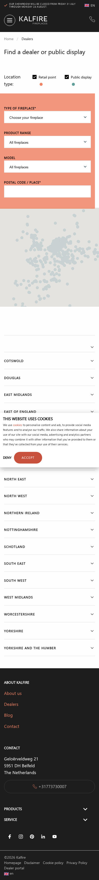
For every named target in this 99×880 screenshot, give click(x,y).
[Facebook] (9, 836)
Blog (9, 715)
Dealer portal (14, 868)
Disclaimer (32, 862)
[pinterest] (32, 836)
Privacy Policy (77, 862)
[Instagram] (20, 836)
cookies (17, 425)
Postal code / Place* (22, 182)
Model (9, 158)
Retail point (47, 77)
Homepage (13, 862)
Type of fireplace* (20, 108)
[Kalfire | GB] (31, 20)
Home (8, 38)
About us (13, 693)
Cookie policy (53, 862)
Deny (7, 457)
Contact (11, 726)
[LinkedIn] (43, 836)
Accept (28, 457)
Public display (81, 77)
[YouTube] (54, 836)
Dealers (11, 704)
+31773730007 (52, 786)
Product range (17, 133)
